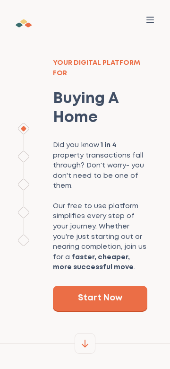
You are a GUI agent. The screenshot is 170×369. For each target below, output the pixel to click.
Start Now (100, 298)
